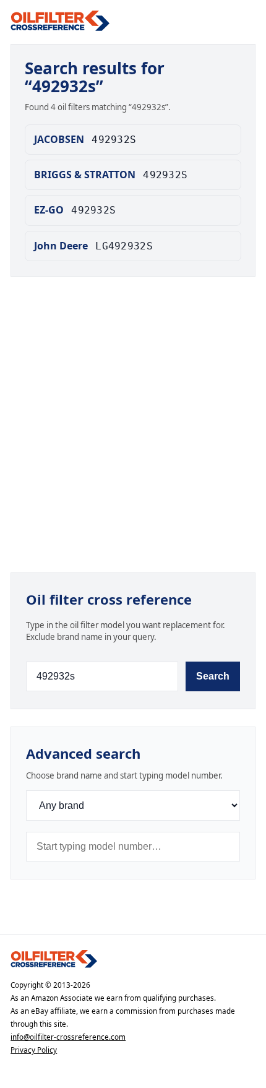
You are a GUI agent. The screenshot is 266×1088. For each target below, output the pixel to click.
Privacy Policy (34, 1050)
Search (213, 676)
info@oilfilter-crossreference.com (68, 1037)
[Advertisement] (133, 427)
